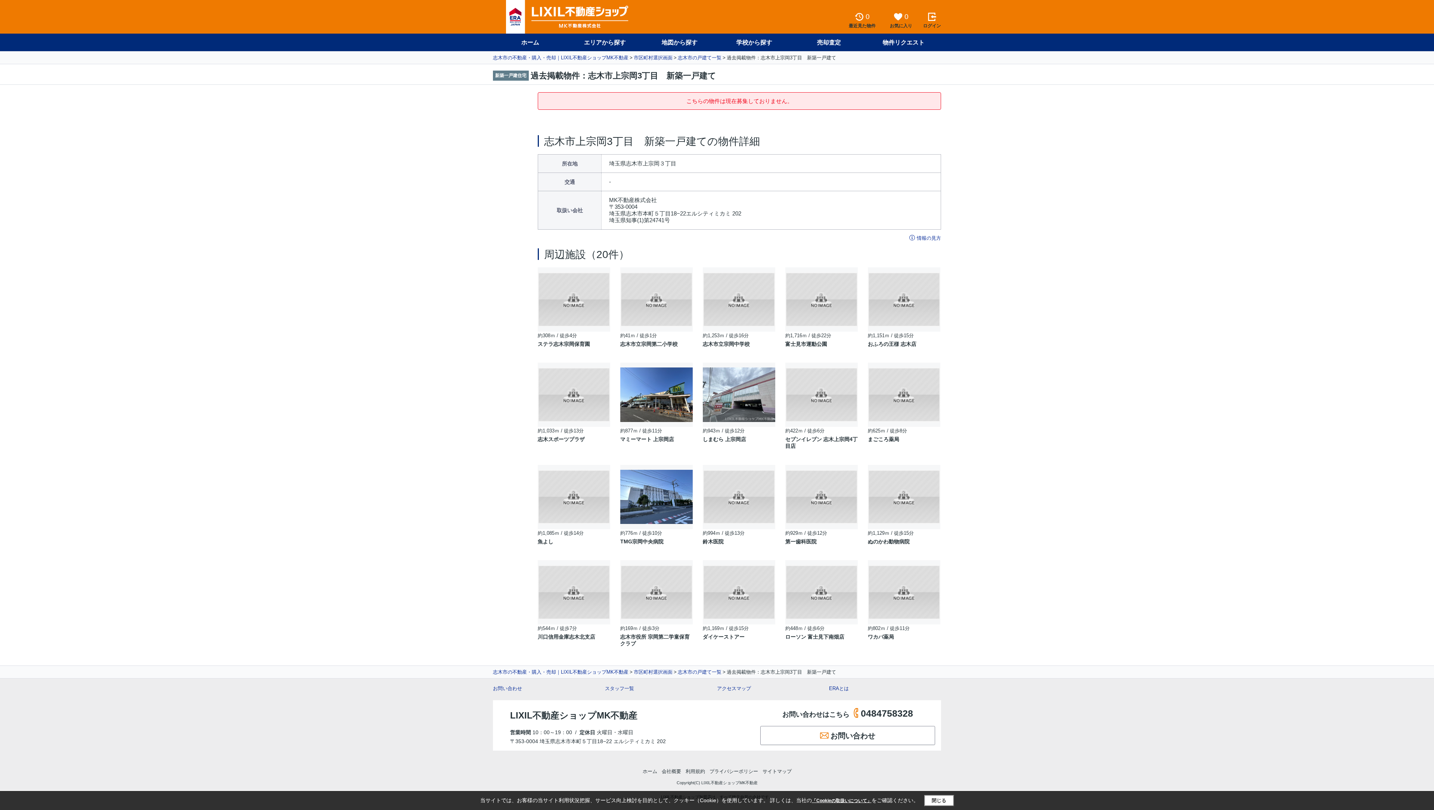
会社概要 (671, 771)
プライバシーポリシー (734, 771)
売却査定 (829, 42)
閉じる (939, 800)
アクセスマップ (734, 688)
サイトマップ (777, 771)
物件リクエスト (904, 42)
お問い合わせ (507, 688)
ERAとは (839, 688)
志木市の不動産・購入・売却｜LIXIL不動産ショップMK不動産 (560, 57)
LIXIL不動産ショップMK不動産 (573, 715)
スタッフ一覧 (619, 688)
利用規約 (695, 771)
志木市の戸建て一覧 (699, 57)
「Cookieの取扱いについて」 (842, 800)
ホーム (530, 42)
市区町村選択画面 (653, 57)
